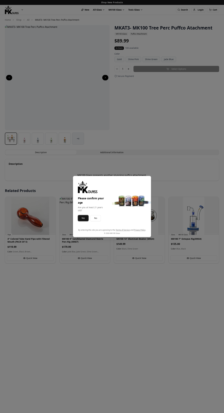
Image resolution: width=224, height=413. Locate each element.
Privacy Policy (139, 230)
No (95, 218)
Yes (83, 218)
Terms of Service (123, 230)
